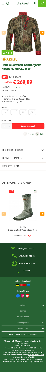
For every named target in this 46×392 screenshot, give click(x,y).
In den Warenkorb (28, 126)
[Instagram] (22, 296)
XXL (32, 112)
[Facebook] (18, 296)
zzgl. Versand (17, 87)
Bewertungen (12, 158)
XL (23, 112)
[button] (42, 33)
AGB (11, 334)
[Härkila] (9, 59)
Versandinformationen (36, 355)
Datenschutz (21, 334)
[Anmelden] (34, 3)
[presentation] (4, 214)
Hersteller (11, 166)
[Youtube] (27, 296)
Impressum (32, 334)
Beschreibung (13, 150)
